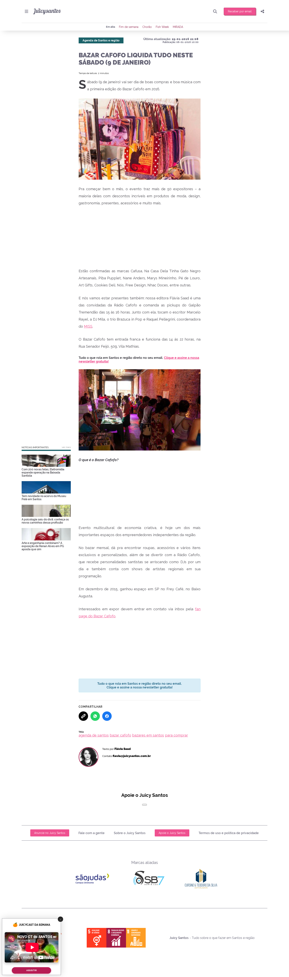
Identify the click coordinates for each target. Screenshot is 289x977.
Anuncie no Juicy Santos (49, 832)
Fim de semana (128, 26)
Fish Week (162, 26)
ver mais (66, 447)
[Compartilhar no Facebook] (107, 716)
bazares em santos (148, 735)
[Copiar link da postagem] (83, 716)
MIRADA (178, 26)
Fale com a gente (91, 833)
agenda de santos (94, 735)
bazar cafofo (120, 735)
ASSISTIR (31, 970)
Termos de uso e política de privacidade (229, 833)
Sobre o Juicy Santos (129, 833)
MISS (88, 326)
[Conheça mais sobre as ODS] (116, 938)
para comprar (176, 735)
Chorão (147, 26)
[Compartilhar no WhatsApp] (95, 716)
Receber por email (240, 11)
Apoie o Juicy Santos (172, 832)
